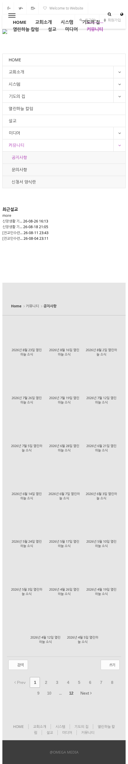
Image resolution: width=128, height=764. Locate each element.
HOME (19, 22)
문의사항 (19, 169)
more (6, 215)
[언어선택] (122, 14)
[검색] (109, 14)
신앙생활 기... (12, 221)
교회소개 (43, 22)
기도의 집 (91, 22)
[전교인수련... (12, 232)
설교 (52, 29)
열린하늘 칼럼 (26, 29)
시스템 (67, 22)
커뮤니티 (95, 29)
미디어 (71, 29)
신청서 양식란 (24, 182)
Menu (12, 16)
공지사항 (19, 157)
